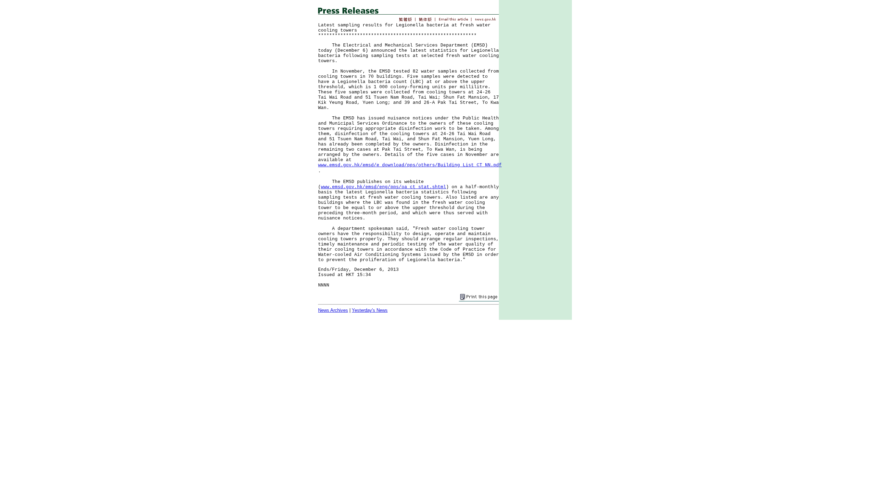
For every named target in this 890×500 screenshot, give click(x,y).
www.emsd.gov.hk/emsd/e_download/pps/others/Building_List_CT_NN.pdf (410, 165)
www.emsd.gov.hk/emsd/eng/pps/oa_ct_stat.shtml (383, 187)
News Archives (333, 310)
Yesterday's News (370, 310)
